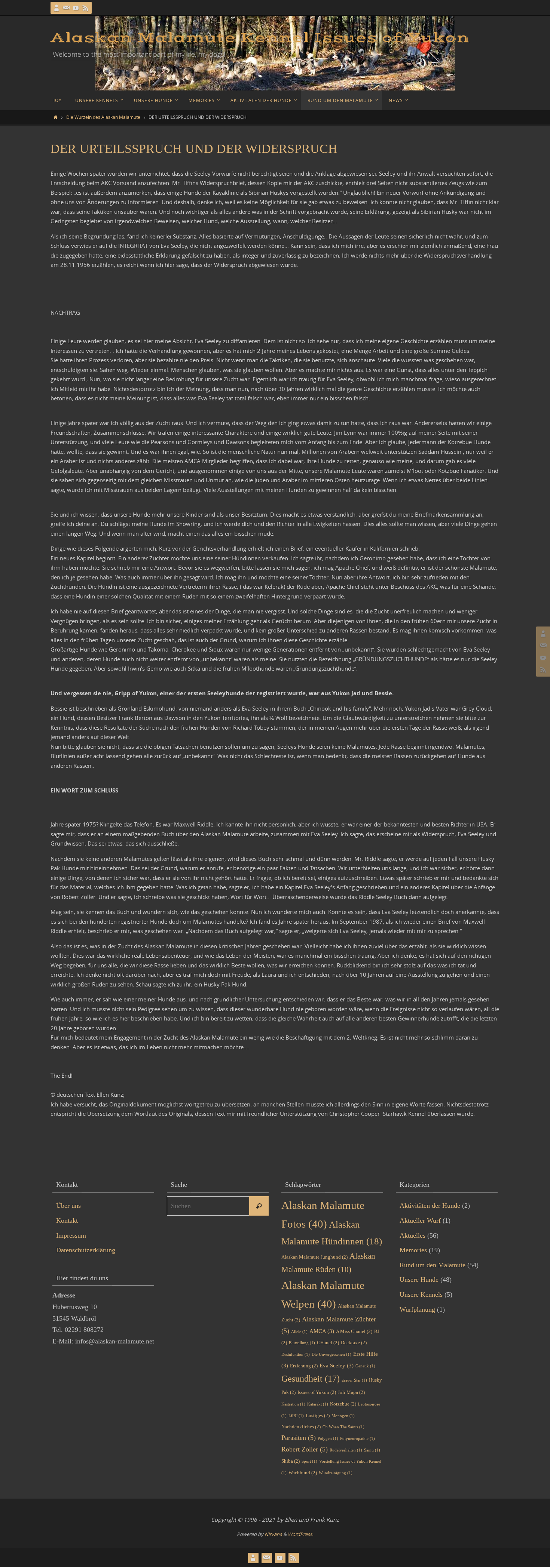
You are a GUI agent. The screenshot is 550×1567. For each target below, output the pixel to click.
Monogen (343, 1416)
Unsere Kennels (421, 1294)
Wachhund (302, 1472)
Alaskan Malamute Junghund (314, 1257)
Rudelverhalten (346, 1450)
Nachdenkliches (301, 1426)
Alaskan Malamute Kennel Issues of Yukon (260, 38)
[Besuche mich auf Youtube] (76, 8)
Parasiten (298, 1437)
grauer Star (354, 1380)
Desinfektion (295, 1354)
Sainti (372, 1450)
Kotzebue (343, 1404)
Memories (413, 1250)
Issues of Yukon (316, 1392)
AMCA (321, 1331)
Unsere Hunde (419, 1279)
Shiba (290, 1461)
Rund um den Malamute (432, 1265)
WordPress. (300, 1534)
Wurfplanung (417, 1309)
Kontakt (67, 1220)
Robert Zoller (304, 1449)
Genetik (365, 1366)
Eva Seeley (337, 1366)
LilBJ (296, 1416)
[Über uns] (56, 8)
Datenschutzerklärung (85, 1250)
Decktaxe (354, 1342)
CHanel (328, 1342)
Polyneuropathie (357, 1439)
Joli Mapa (351, 1392)
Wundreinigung (335, 1473)
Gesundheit (310, 1378)
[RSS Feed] (86, 8)
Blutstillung (302, 1343)
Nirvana (273, 1534)
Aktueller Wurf (420, 1220)
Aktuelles (412, 1235)
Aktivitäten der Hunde (430, 1205)
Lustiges (318, 1415)
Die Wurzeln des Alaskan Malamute (103, 117)
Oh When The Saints (343, 1427)
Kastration (293, 1404)
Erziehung (304, 1366)
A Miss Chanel (354, 1331)
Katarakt (317, 1404)
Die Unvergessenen (331, 1354)
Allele (299, 1332)
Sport (309, 1461)
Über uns (68, 1205)
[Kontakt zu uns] (66, 8)
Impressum (71, 1235)
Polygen (328, 1439)
